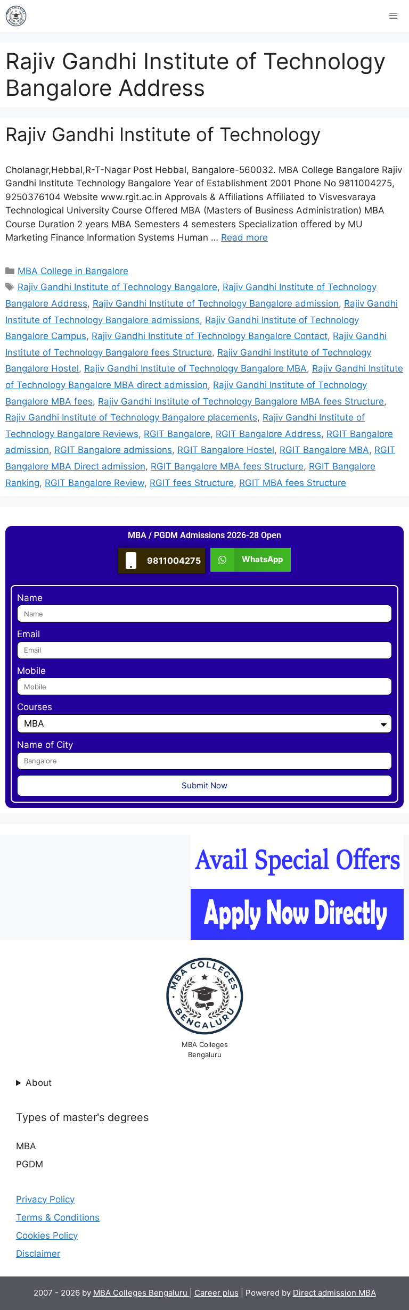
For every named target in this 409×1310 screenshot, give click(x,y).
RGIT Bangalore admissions (113, 449)
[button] (250, 560)
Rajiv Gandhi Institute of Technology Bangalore (117, 287)
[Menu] (393, 16)
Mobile (31, 670)
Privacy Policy (45, 1199)
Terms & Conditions (58, 1217)
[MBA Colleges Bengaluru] (16, 16)
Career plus (216, 1293)
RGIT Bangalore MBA (324, 449)
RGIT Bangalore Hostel (225, 449)
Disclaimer (38, 1253)
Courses (34, 707)
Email (28, 634)
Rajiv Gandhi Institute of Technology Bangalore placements (131, 417)
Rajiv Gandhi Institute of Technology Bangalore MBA (195, 368)
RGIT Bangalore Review (94, 482)
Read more (244, 237)
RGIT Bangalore (177, 434)
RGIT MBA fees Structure (292, 482)
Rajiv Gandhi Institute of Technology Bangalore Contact (210, 336)
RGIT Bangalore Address (268, 434)
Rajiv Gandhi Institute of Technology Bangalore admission (216, 303)
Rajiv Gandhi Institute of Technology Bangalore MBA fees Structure (241, 401)
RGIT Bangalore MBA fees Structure (227, 466)
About (39, 1082)
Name (30, 597)
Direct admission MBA (334, 1293)
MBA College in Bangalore (73, 271)
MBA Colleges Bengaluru (141, 1293)
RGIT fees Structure (192, 482)
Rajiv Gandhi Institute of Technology (163, 134)
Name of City (45, 744)
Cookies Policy (47, 1235)
